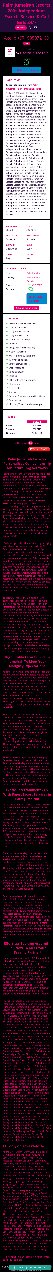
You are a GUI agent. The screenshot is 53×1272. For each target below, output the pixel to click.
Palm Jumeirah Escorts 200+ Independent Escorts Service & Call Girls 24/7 (26, 13)
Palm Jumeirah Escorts (29, 88)
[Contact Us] (35, 27)
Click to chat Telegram (26, 70)
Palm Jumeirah (33, 273)
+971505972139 (34, 52)
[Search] (29, 27)
